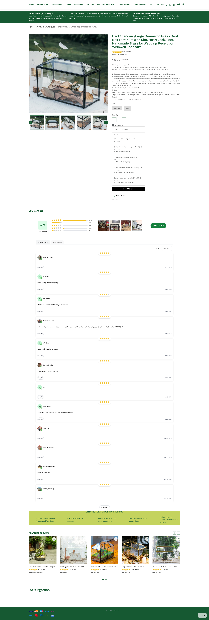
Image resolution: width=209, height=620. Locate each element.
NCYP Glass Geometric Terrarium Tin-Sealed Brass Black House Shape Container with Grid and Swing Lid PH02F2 (103, 567)
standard (117, 108)
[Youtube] (114, 610)
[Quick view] (52, 560)
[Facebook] (107, 610)
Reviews (115, 200)
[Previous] (30, 122)
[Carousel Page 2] (106, 579)
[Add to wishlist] (49, 560)
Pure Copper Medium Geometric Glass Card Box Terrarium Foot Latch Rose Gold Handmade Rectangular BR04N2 (73, 567)
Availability (118, 125)
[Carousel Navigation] (176, 533)
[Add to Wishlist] (53, 539)
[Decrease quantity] (114, 119)
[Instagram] (111, 610)
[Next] (106, 122)
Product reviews (42, 242)
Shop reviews (57, 242)
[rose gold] (64, 553)
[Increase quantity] (124, 119)
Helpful (40, 267)
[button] (146, 51)
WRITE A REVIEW (158, 225)
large (127, 108)
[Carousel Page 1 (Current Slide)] (103, 579)
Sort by (158, 248)
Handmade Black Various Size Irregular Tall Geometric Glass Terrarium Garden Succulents (42, 567)
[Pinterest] (118, 610)
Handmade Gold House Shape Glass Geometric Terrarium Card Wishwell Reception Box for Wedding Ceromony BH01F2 (166, 567)
